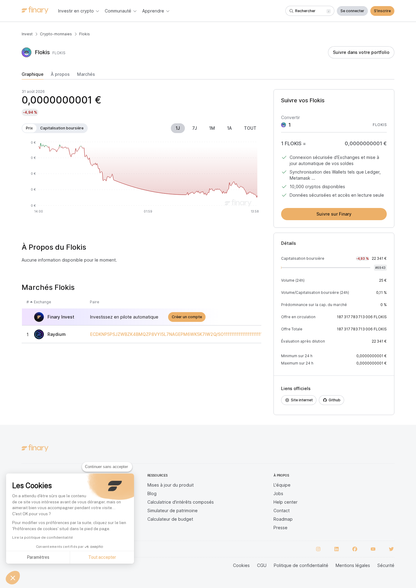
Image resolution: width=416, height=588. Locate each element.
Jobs (278, 493)
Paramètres (38, 557)
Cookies (241, 565)
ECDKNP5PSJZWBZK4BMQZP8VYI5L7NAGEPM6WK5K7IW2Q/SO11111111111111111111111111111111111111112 (195, 334)
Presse (280, 527)
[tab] (33, 75)
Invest (27, 34)
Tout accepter (102, 557)
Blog (152, 493)
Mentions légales (353, 565)
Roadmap (283, 519)
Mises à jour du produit (170, 485)
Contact (281, 510)
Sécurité (385, 565)
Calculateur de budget (170, 519)
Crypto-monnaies (56, 34)
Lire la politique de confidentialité (42, 537)
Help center (285, 502)
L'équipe (282, 485)
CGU (261, 565)
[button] (12, 577)
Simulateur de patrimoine (172, 510)
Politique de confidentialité (301, 565)
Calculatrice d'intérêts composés (180, 502)
